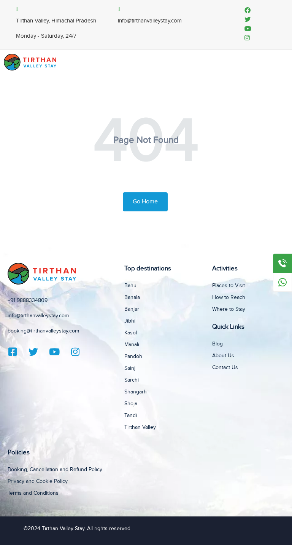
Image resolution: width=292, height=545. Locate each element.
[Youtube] (58, 351)
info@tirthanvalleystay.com (38, 316)
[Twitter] (38, 351)
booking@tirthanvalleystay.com (43, 331)
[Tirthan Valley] (30, 62)
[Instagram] (79, 351)
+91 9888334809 (28, 300)
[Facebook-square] (17, 351)
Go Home (145, 201)
